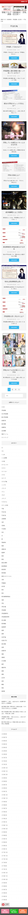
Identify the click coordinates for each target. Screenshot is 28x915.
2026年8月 (4, 734)
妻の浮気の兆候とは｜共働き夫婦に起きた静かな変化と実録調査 (14, 722)
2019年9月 (4, 801)
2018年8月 (4, 835)
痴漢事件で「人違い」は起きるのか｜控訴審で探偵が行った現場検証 (14, 702)
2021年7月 (4, 757)
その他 (3, 461)
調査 (3, 674)
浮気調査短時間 (5, 616)
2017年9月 (4, 862)
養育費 (3, 691)
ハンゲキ (4, 485)
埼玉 (3, 532)
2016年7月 (4, 889)
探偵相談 (4, 573)
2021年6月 (4, 761)
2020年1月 (4, 791)
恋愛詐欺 (4, 549)
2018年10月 (4, 828)
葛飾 (3, 654)
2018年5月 (4, 845)
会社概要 (4, 430)
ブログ (3, 495)
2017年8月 (4, 866)
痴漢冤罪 (4, 627)
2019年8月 (4, 805)
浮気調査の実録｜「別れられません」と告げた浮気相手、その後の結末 (14, 717)
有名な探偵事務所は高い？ (14, 281)
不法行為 (4, 512)
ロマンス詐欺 (5, 505)
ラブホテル (4, 502)
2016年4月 (4, 899)
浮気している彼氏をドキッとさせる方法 (14, 143)
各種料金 (4, 427)
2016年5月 (4, 896)
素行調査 (4, 424)
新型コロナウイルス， (7, 576)
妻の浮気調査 (5, 417)
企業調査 (4, 518)
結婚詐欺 (4, 420)
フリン (3, 491)
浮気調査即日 (5, 613)
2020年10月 (4, 774)
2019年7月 (4, 808)
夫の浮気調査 (5, 414)
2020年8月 (4, 781)
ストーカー (4, 471)
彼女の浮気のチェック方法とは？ (14, 104)
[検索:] (14, 395)
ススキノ (4, 468)
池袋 (3, 600)
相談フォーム (5, 434)
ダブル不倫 (4, 481)
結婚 (3, 647)
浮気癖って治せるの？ (14, 47)
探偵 (3, 556)
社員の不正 (4, 640)
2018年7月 (4, 839)
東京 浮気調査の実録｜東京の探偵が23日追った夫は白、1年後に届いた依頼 (14, 712)
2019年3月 (4, 815)
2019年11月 (4, 798)
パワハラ (4, 488)
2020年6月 (4, 788)
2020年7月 (4, 784)
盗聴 (3, 633)
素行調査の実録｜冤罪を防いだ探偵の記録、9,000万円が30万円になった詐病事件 (14, 707)
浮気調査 (4, 410)
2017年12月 (4, 852)
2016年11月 (4, 876)
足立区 (3, 677)
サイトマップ (5, 437)
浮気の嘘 (4, 606)
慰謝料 (3, 552)
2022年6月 (4, 754)
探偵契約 (4, 569)
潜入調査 (4, 620)
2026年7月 (4, 737)
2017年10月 (4, 859)
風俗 (3, 688)
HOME (3, 407)
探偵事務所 (4, 566)
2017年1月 (4, 869)
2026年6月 (4, 740)
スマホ (3, 474)
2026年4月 (4, 747)
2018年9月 (4, 832)
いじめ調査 (4, 458)
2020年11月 (4, 771)
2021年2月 (4, 764)
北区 (3, 522)
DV (2, 447)
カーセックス (5, 464)
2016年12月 (4, 872)
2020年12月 (4, 768)
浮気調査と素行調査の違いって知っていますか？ (14, 72)
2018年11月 (4, 825)
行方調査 (4, 661)
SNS (3, 451)
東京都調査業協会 (6, 596)
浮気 (3, 603)
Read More (14, 58)
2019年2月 (4, 818)
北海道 (3, 525)
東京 (3, 589)
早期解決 (4, 583)
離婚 (3, 684)
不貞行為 (4, 515)
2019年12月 (4, 795)
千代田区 (4, 529)
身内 (3, 681)
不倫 (3, 508)
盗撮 (3, 630)
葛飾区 (3, 657)
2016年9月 (4, 883)
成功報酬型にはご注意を (14, 212)
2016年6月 (4, 893)
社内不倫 (4, 637)
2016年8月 (4, 886)
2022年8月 (4, 751)
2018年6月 (4, 842)
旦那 (3, 579)
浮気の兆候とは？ (14, 175)
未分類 (3, 586)
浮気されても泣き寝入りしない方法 (14, 371)
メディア (4, 498)
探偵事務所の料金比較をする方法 (14, 248)
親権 (3, 671)
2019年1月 (4, 822)
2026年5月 (4, 744)
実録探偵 (4, 542)
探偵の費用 (4, 562)
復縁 (3, 545)
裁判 (3, 664)
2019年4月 (4, 812)
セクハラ (4, 478)
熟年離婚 (4, 623)
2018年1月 (4, 849)
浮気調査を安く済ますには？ (14, 316)
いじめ (3, 454)
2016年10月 (4, 879)
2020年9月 (4, 778)
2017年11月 (4, 855)
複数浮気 (4, 667)
